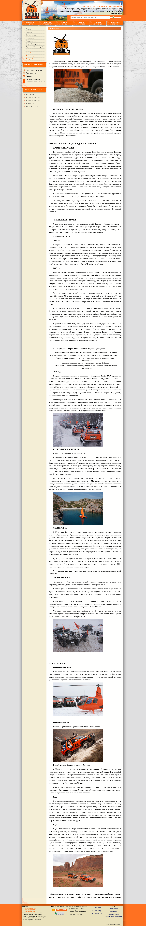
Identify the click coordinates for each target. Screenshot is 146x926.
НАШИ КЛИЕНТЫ (97, 913)
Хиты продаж (30, 38)
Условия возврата (113, 911)
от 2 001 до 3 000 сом (33, 100)
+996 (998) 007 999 (115, 6)
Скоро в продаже (31, 35)
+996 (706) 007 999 (102, 6)
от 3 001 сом (30, 103)
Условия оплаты (113, 910)
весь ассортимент (32, 106)
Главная (28, 29)
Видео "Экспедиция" (33, 44)
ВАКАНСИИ (97, 908)
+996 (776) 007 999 (88, 6)
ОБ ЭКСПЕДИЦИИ (97, 911)
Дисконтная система (113, 914)
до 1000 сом (30, 94)
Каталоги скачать (32, 50)
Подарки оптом (31, 41)
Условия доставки (113, 908)
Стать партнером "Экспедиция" (113, 916)
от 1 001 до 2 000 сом (33, 97)
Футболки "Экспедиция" (34, 47)
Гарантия (113, 913)
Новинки (29, 32)
